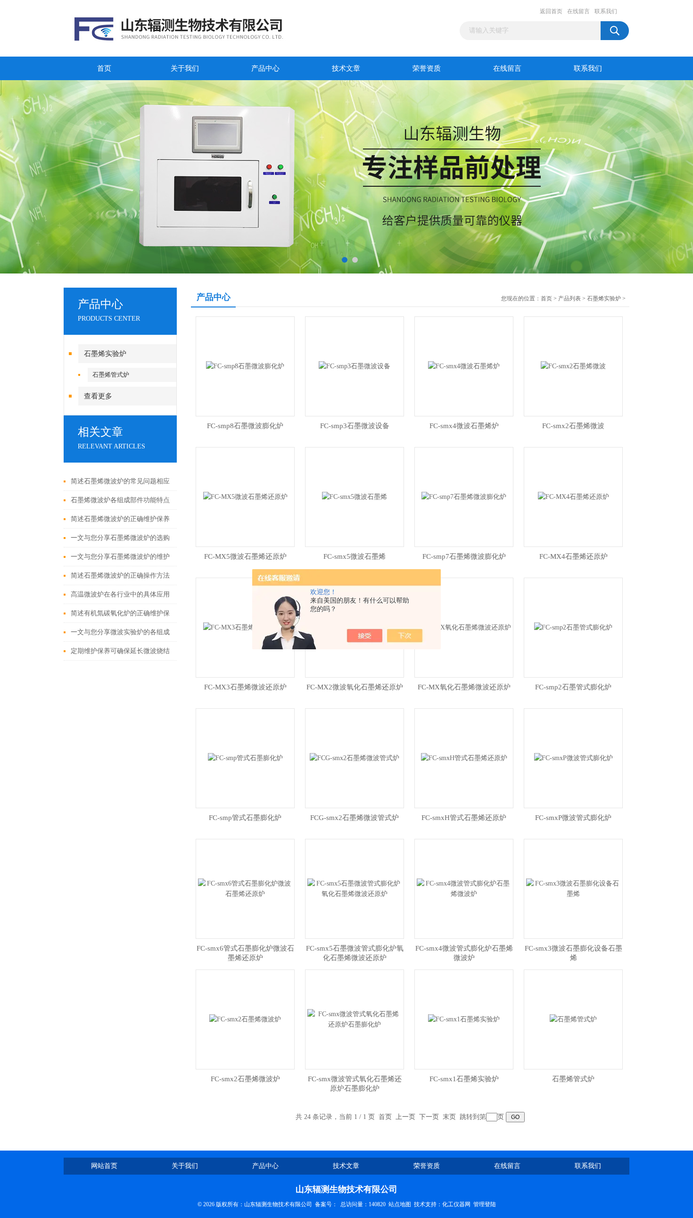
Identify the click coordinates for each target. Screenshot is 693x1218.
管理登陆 (484, 1204)
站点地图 (399, 1204)
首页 (104, 68)
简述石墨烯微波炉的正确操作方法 (120, 575)
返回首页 (551, 11)
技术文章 (346, 68)
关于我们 (185, 68)
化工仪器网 (456, 1204)
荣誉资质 (426, 68)
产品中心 (265, 68)
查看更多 (98, 396)
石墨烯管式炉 (110, 374)
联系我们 (605, 11)
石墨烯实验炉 (105, 353)
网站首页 (104, 1165)
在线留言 (578, 11)
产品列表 (569, 298)
